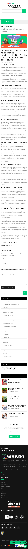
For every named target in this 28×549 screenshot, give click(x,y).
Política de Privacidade (6, 497)
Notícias (3, 245)
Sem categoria (9, 245)
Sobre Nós (3, 482)
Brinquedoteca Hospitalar (8, 329)
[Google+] (16, 242)
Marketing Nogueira (8, 64)
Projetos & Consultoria (5, 486)
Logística (3, 495)
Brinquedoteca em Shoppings (9, 320)
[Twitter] (12, 242)
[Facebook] (10, 242)
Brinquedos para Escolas (8, 340)
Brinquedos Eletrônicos (7, 345)
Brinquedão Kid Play (21, 243)
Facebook (3, 368)
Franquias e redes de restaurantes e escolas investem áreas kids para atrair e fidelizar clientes (17, 381)
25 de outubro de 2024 (7, 62)
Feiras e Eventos (6, 301)
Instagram (7, 368)
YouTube (10, 368)
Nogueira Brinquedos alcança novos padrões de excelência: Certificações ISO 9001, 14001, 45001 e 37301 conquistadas (14, 55)
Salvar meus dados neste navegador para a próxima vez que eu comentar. (13, 270)
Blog (2, 491)
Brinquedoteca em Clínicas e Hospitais (11, 304)
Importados (5, 307)
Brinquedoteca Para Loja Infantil (9, 310)
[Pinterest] (14, 242)
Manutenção (3, 493)
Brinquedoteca (11, 243)
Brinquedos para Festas (8, 315)
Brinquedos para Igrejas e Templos (10, 318)
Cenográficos (5, 342)
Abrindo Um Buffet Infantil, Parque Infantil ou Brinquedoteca (16, 414)
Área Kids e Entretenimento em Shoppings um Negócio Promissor (16, 397)
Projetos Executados (7, 356)
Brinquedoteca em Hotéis (8, 323)
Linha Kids (5, 331)
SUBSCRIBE (13, 436)
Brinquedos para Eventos (8, 312)
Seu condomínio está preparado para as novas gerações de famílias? (17, 406)
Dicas (4, 348)
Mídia (2, 488)
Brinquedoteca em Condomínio (9, 326)
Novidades (5, 353)
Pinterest (14, 368)
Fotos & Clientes (4, 484)
